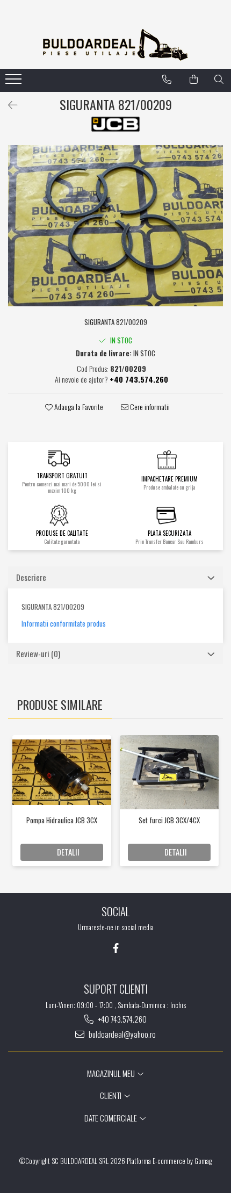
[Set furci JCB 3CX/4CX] (169, 772)
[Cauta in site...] (219, 79)
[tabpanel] (115, 225)
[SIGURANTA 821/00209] (115, 225)
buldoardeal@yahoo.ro (121, 1034)
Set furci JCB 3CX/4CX (169, 820)
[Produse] (14, 82)
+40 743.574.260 (121, 1019)
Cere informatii (149, 406)
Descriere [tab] (31, 577)
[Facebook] (115, 947)
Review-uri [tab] (38, 653)
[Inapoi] (8, 104)
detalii (68, 852)
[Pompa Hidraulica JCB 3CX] (61, 772)
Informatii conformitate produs (63, 624)
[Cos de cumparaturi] (193, 79)
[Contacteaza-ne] (167, 79)
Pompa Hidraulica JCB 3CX (61, 820)
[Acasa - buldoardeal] (115, 45)
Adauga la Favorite (78, 406)
